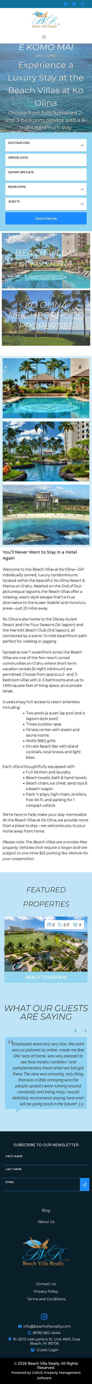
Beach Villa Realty (43, 1375)
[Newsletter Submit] (84, 1196)
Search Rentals (46, 218)
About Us (46, 1234)
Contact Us (46, 1296)
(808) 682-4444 (46, 1345)
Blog (46, 1222)
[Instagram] (44, 1330)
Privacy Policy (46, 1303)
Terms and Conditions (46, 1311)
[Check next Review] (85, 1030)
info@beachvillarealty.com (47, 1338)
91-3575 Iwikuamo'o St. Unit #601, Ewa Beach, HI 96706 (46, 1353)
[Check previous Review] (76, 1030)
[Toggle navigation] (44, 37)
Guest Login (47, 1362)
